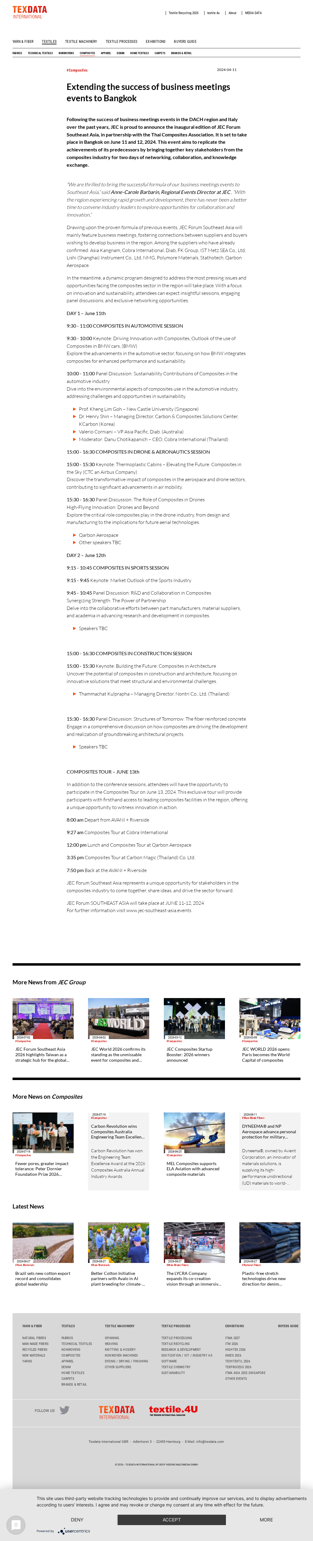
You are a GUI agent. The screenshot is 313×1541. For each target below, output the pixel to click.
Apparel (106, 53)
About (232, 13)
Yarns (27, 1361)
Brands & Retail (181, 53)
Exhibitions (155, 41)
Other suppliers (118, 1367)
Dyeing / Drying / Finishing (127, 1361)
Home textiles (139, 53)
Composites (87, 53)
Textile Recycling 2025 (183, 13)
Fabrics (17, 53)
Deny (77, 1520)
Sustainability (173, 1373)
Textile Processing (177, 1338)
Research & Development (181, 1350)
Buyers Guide (185, 41)
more (266, 1520)
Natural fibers (34, 1338)
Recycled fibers (34, 1350)
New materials (34, 1355)
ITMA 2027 (232, 1338)
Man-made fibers (35, 1344)
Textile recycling (175, 1344)
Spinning (112, 1338)
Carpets (160, 53)
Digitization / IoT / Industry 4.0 (186, 1355)
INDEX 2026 (233, 1355)
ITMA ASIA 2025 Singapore (245, 1373)
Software (169, 1361)
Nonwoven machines (121, 1355)
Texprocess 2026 (238, 1367)
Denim (120, 53)
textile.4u (213, 13)
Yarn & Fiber (23, 41)
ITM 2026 (231, 1344)
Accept (172, 1520)
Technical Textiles (40, 53)
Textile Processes (121, 41)
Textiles (49, 41)
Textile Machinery (81, 41)
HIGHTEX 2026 (235, 1350)
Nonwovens (66, 53)
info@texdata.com (210, 1442)
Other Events (236, 1379)
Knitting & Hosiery (120, 1350)
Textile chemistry (176, 1367)
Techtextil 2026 (237, 1361)
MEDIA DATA (253, 13)
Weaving (111, 1344)
